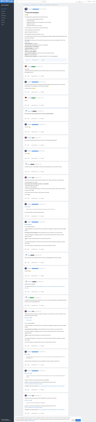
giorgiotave (30, 81)
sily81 (29, 297)
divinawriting (30, 281)
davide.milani (30, 111)
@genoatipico (27, 373)
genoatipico (30, 137)
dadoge (29, 164)
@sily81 (26, 354)
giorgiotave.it (27, 41)
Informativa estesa (31, 420)
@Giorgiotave (27, 317)
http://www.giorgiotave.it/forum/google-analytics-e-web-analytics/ (51, 386)
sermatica (29, 66)
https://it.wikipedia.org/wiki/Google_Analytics (33, 383)
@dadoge (26, 206)
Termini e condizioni (6, 419)
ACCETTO (78, 420)
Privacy (2, 419)
